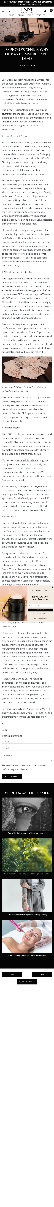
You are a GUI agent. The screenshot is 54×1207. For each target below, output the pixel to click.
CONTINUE (40, 610)
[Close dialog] (52, 587)
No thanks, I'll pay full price (40, 613)
